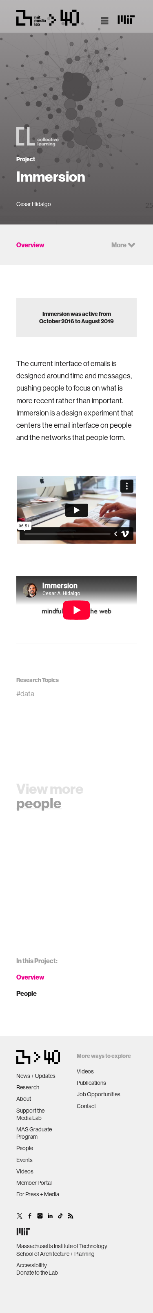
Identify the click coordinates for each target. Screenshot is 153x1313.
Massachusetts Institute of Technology (61, 1246)
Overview (30, 977)
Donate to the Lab (37, 1272)
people (39, 803)
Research (27, 1087)
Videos (24, 1171)
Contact (86, 1106)
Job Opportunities (98, 1094)
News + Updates (35, 1076)
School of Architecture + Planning (55, 1253)
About (23, 1098)
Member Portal (34, 1182)
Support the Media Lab (30, 1114)
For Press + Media (37, 1194)
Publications (91, 1082)
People (26, 993)
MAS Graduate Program (34, 1133)
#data (25, 693)
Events (24, 1160)
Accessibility (31, 1265)
